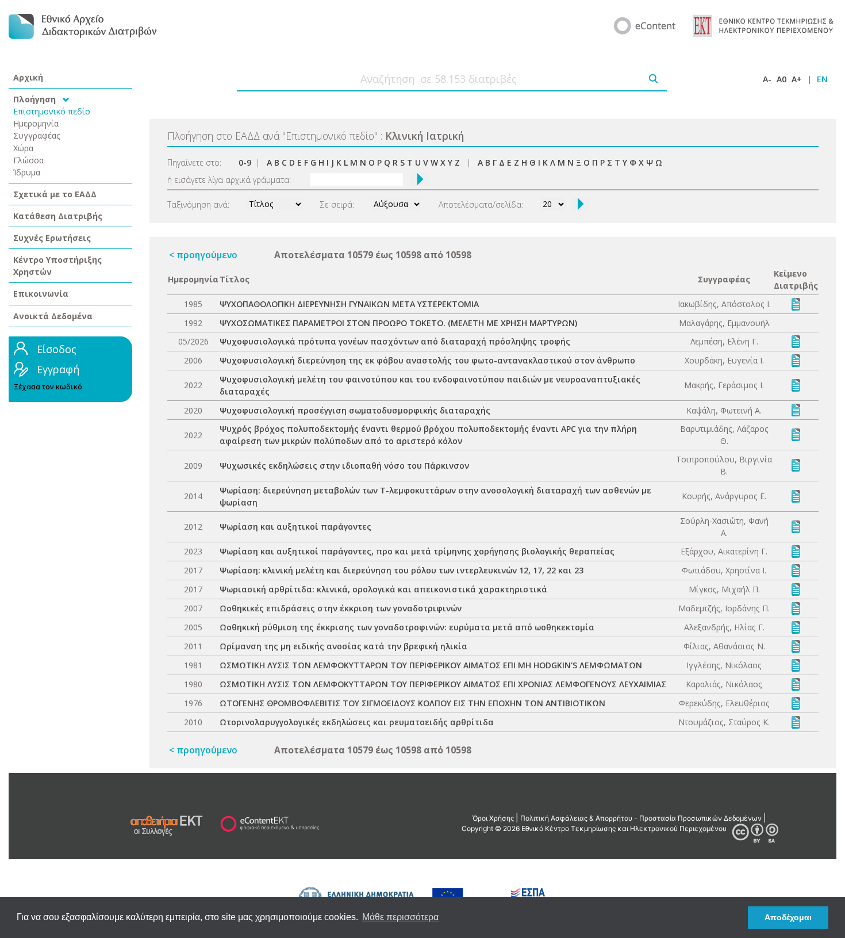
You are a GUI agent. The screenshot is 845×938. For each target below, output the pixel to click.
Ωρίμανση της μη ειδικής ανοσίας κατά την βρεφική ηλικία (343, 646)
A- (767, 79)
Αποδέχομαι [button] (788, 917)
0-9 (245, 162)
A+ (797, 79)
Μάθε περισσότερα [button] (400, 917)
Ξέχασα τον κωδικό (48, 387)
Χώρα (23, 148)
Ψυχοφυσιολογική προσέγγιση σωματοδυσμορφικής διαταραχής (355, 410)
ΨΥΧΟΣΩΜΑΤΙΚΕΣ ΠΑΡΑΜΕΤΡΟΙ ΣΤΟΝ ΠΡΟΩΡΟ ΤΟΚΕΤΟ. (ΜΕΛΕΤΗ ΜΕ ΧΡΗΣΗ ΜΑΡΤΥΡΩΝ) (398, 322)
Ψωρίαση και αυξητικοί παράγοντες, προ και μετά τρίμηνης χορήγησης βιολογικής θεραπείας (417, 551)
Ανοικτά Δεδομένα (53, 316)
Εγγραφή (58, 369)
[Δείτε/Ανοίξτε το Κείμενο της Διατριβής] (796, 303)
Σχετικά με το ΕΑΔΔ (55, 194)
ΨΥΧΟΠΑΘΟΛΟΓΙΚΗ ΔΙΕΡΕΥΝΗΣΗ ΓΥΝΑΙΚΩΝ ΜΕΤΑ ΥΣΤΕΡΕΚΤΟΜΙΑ (349, 303)
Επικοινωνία (40, 293)
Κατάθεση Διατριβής (57, 215)
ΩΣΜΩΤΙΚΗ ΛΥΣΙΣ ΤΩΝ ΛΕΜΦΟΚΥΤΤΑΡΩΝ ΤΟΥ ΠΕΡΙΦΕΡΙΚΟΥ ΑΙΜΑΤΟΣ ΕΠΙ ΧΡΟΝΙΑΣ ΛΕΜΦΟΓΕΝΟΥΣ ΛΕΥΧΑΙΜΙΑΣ (443, 684)
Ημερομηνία (36, 123)
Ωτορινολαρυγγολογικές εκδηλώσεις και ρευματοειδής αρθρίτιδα (357, 722)
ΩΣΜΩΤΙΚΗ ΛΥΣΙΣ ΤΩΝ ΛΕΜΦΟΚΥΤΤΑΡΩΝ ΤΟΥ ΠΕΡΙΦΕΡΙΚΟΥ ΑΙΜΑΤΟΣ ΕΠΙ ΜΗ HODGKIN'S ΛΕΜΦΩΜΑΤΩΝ (431, 665)
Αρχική (28, 77)
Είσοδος (56, 349)
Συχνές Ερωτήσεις (52, 237)
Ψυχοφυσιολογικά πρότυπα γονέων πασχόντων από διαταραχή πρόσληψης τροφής (395, 341)
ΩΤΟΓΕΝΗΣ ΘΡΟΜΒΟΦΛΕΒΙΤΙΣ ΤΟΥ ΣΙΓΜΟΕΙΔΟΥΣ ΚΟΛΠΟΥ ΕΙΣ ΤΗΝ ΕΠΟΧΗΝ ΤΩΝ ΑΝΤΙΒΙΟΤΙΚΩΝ (412, 703)
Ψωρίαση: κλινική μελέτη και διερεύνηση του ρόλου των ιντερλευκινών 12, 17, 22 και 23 (401, 570)
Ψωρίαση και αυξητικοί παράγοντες (295, 526)
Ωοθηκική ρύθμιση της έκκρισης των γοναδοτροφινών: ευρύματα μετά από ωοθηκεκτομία (407, 627)
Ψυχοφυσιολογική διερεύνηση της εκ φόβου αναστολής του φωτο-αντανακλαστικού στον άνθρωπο (427, 360)
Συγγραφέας (36, 135)
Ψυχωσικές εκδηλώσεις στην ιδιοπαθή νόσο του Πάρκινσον (344, 465)
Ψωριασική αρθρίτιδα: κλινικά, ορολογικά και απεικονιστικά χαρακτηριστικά (383, 589)
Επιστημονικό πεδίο (51, 111)
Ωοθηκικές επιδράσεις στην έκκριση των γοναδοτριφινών (341, 608)
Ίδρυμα (26, 172)
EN (822, 79)
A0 (781, 79)
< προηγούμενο (203, 254)
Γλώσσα (28, 160)
